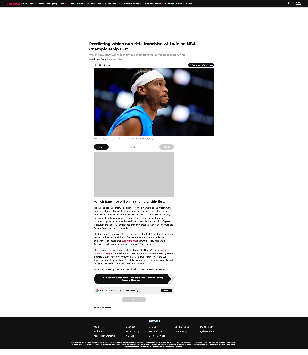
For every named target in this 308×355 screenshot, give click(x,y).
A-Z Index (130, 336)
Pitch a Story (100, 331)
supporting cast (129, 240)
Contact (152, 327)
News (31, 4)
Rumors (40, 4)
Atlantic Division (75, 4)
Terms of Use (155, 331)
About (189, 4)
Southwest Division (152, 4)
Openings (130, 327)
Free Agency (51, 4)
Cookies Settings (157, 336)
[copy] (108, 65)
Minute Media (81, 342)
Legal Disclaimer (206, 331)
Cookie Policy (181, 331)
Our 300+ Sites (182, 327)
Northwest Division (173, 4)
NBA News (106, 307)
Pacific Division (112, 4)
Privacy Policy (132, 331)
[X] (293, 3)
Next (166, 147)
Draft (62, 4)
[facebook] (288, 3)
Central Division (94, 4)
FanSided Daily (205, 327)
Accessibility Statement (105, 336)
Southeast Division (131, 4)
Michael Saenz (99, 59)
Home (96, 307)
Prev (101, 147)
